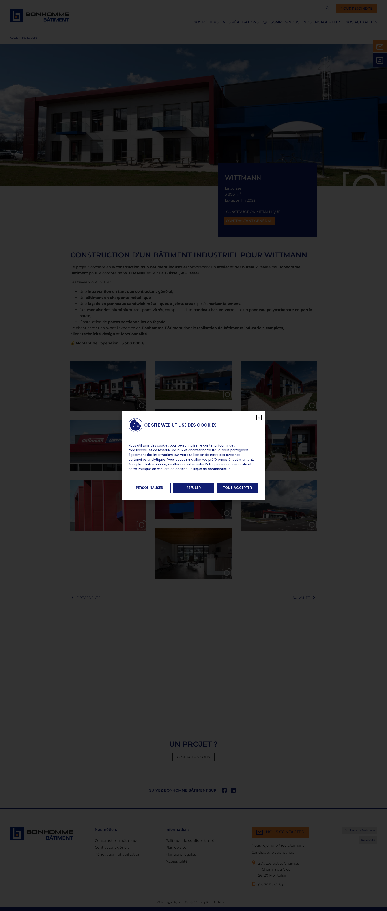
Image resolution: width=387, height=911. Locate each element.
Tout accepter (237, 487)
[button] (259, 417)
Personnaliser (149, 487)
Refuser (193, 487)
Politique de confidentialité (210, 469)
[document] (193, 455)
